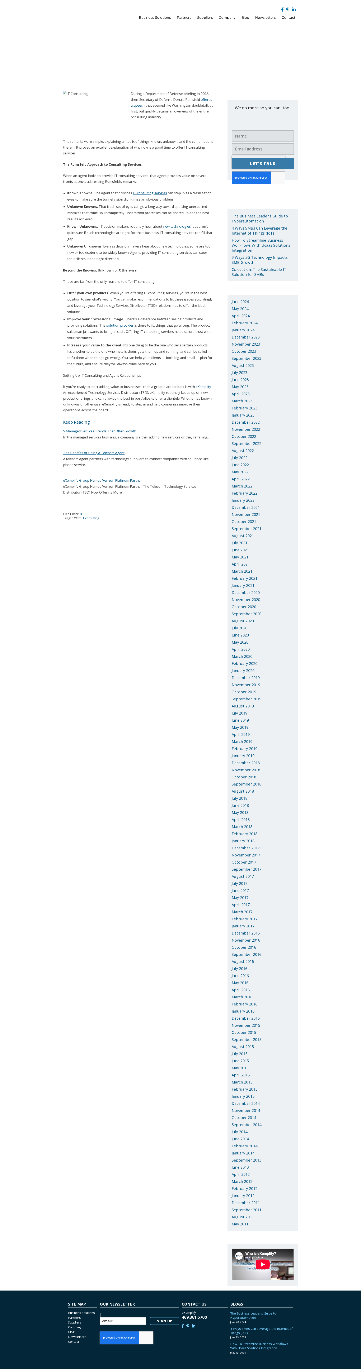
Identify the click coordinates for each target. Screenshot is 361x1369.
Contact (73, 1341)
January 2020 (243, 670)
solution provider (119, 325)
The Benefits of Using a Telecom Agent (94, 453)
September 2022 (246, 443)
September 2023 (246, 358)
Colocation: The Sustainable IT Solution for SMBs (259, 272)
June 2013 (240, 1167)
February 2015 (244, 1089)
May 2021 (240, 556)
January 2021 (243, 585)
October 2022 (244, 436)
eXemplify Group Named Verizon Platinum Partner (102, 480)
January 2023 (243, 415)
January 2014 (243, 1153)
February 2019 (244, 748)
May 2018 (240, 812)
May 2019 (240, 727)
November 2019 (246, 684)
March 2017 (242, 911)
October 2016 (244, 947)
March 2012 (242, 1181)
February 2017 (244, 918)
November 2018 (246, 769)
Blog (71, 1332)
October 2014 (244, 1117)
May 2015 (240, 1067)
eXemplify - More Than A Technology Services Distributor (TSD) (91, 11)
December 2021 (246, 507)
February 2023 (244, 407)
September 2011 (246, 1209)
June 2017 (240, 890)
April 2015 (241, 1074)
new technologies (177, 226)
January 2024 (243, 329)
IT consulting (90, 518)
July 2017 (239, 883)
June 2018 (240, 805)
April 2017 (241, 904)
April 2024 (241, 315)
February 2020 (244, 663)
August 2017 (243, 876)
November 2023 (246, 344)
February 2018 (244, 833)
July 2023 (239, 372)
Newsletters (77, 1337)
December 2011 (246, 1202)
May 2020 (240, 642)
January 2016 (243, 1011)
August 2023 (243, 365)
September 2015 (246, 1039)
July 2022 (239, 457)
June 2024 (240, 301)
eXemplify (203, 386)
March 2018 (242, 826)
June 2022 (240, 464)
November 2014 (246, 1110)
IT (81, 514)
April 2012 (241, 1174)
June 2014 (240, 1138)
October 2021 (244, 521)
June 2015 (240, 1060)
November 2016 (246, 940)
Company (74, 1327)
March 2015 (242, 1082)
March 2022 (242, 486)
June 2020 (240, 635)
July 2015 (239, 1053)
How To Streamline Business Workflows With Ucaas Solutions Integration (261, 245)
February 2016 (244, 1004)
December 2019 (246, 677)
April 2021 (241, 564)
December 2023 (246, 337)
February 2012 (244, 1188)
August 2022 (243, 450)
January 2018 (243, 840)
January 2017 (243, 925)
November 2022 (246, 429)
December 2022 (246, 422)
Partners (74, 1317)
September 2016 (246, 954)
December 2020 (246, 592)
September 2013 (246, 1160)
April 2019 (241, 734)
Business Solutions (81, 1313)
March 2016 (242, 996)
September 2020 (246, 613)
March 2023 (242, 400)
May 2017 (240, 897)
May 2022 (240, 471)
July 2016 (239, 968)
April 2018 (241, 819)
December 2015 (246, 1018)
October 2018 (244, 776)
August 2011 (243, 1216)
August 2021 (243, 535)
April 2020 (241, 649)
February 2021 (244, 578)
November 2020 (246, 599)
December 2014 (246, 1103)
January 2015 (243, 1096)
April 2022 (241, 478)
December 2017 (246, 847)
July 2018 (239, 798)
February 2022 (244, 493)
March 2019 (242, 741)
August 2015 (243, 1046)
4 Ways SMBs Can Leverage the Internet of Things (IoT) (259, 231)
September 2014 (246, 1124)
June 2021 (240, 549)
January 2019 (243, 755)
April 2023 (241, 393)
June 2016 (240, 975)
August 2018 (243, 791)
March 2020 (242, 656)
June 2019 (240, 720)
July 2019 (239, 713)
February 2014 (244, 1145)
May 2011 (240, 1223)
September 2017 (246, 869)
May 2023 (240, 386)
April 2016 (241, 989)
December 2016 (246, 933)
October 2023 (244, 351)
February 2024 (244, 322)
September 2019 (246, 698)
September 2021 (246, 528)
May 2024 (240, 308)
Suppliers (74, 1322)
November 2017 (246, 855)
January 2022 (243, 500)
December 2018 (246, 762)
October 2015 (244, 1032)
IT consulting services (150, 193)
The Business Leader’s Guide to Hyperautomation (260, 218)
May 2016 (240, 982)
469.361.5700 (194, 1317)
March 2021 (242, 571)
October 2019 (244, 691)
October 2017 (244, 862)
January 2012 (243, 1195)
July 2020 (239, 627)
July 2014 (239, 1131)
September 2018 (246, 784)
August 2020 (243, 620)
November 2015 (246, 1025)
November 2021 (246, 514)
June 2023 (240, 379)
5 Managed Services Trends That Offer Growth (99, 431)
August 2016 (243, 961)
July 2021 (239, 542)
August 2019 (243, 705)
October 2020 (244, 606)
